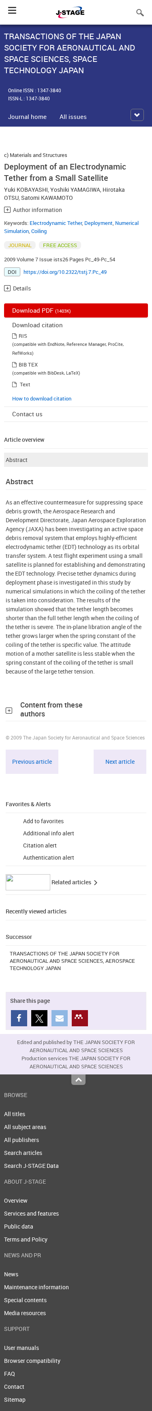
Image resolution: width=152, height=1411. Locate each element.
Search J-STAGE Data (32, 1165)
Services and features (31, 1213)
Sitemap (15, 1399)
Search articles (23, 1153)
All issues (73, 116)
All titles (14, 1114)
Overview (16, 1200)
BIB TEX (28, 364)
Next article (120, 761)
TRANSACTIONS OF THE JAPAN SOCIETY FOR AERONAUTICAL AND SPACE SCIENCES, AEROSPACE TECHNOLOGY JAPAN (72, 961)
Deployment (98, 223)
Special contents (25, 1300)
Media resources (25, 1313)
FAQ (9, 1373)
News (11, 1274)
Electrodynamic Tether (56, 223)
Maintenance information (36, 1287)
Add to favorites (43, 821)
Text (25, 384)
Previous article (32, 761)
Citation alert (40, 845)
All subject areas (25, 1127)
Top (78, 1079)
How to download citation (41, 398)
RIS (23, 335)
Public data (18, 1226)
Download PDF (41, 310)
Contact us (27, 414)
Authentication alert (48, 857)
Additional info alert (48, 833)
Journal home (27, 116)
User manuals (21, 1348)
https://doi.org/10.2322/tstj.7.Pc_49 (65, 271)
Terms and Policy (25, 1239)
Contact (14, 1386)
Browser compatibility (32, 1360)
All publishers (21, 1140)
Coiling (39, 231)
